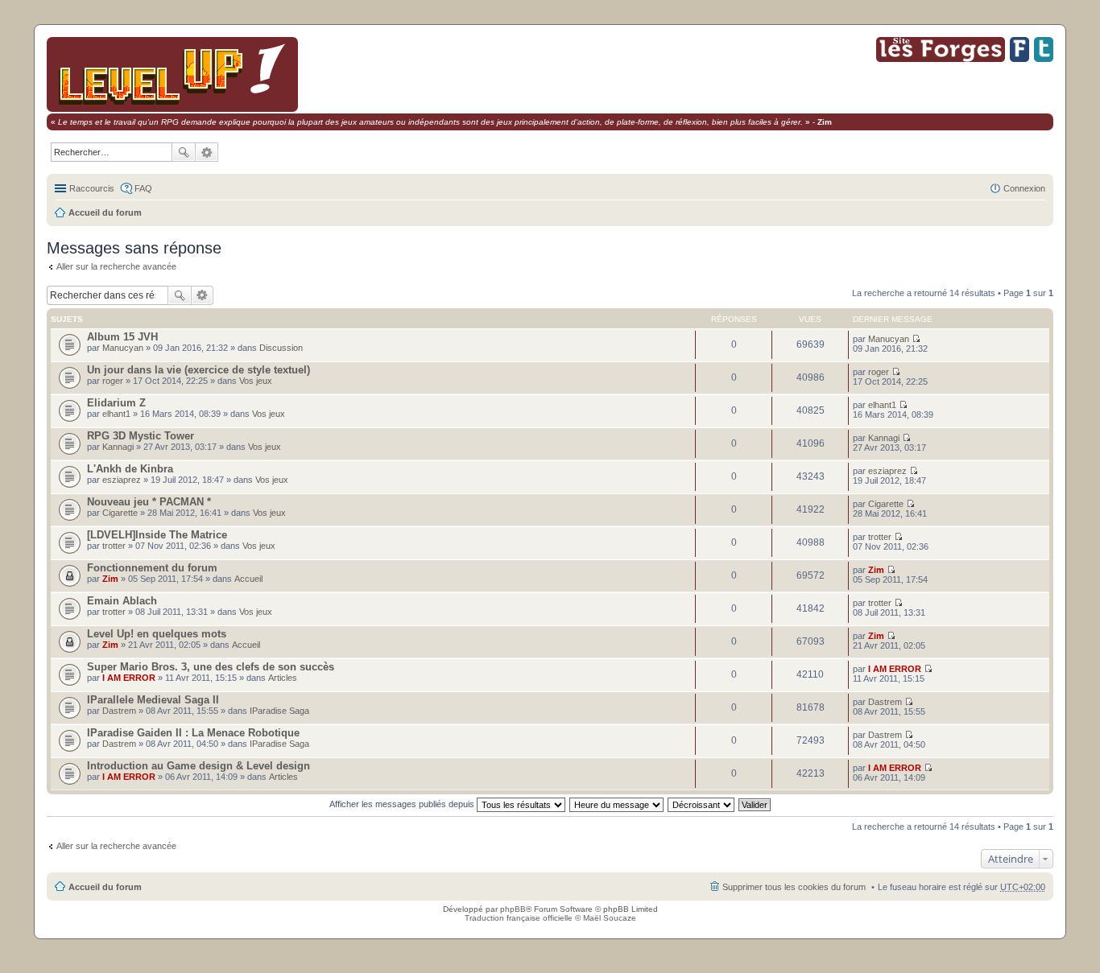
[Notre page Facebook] (1019, 59)
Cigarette (120, 512)
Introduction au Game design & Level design (198, 766)
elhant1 (116, 413)
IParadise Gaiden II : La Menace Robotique (193, 733)
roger (112, 380)
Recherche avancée (207, 152)
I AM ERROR (128, 677)
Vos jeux (255, 380)
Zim (110, 578)
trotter (114, 545)
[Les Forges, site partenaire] (940, 59)
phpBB (513, 909)
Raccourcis (91, 188)
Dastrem (119, 710)
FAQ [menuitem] (143, 188)
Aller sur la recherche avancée (116, 266)
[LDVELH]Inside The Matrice (157, 535)
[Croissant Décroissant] (702, 804)
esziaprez (121, 479)
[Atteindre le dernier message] (916, 339)
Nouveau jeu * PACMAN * (149, 502)
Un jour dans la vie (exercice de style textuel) (198, 370)
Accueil (248, 578)
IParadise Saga (279, 710)
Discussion (281, 348)
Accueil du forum (105, 212)
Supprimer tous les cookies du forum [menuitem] (794, 887)
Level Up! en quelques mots (156, 634)
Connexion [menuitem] (1024, 188)
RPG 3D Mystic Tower (140, 436)
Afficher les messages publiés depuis (403, 804)
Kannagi (118, 446)
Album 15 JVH (122, 337)
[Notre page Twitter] (1043, 59)
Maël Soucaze (609, 917)
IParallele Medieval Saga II (153, 700)
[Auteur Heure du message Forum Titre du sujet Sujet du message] (617, 804)
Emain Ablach (122, 601)
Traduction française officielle (519, 917)
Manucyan (122, 348)
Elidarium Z (116, 403)
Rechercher (184, 152)
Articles (282, 677)
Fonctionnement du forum (152, 568)
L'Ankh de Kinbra (130, 469)
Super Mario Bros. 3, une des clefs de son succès (210, 667)
